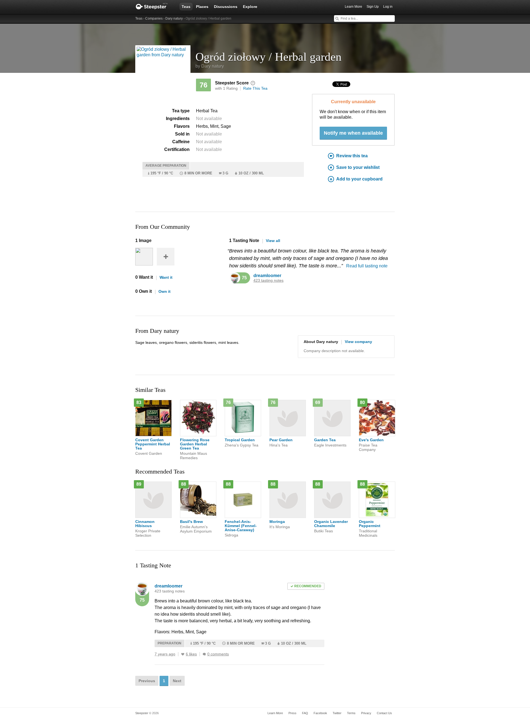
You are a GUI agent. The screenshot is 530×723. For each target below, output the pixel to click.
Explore (250, 6)
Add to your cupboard (359, 179)
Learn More (353, 7)
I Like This (182, 654)
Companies (154, 18)
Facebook (320, 713)
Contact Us (384, 713)
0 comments (218, 654)
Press (292, 713)
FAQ (305, 713)
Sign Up (373, 7)
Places (202, 6)
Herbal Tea (207, 110)
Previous (147, 681)
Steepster (154, 6)
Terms (351, 713)
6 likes (191, 654)
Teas (186, 6)
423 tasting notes (268, 280)
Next (177, 681)
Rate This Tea (255, 88)
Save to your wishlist (358, 167)
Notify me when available (353, 133)
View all (273, 240)
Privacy (366, 713)
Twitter (337, 713)
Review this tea (352, 155)
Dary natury (174, 18)
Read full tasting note (367, 266)
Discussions (225, 6)
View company (358, 341)
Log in (388, 7)
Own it (164, 291)
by (209, 66)
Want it (166, 277)
